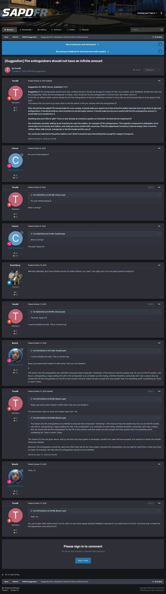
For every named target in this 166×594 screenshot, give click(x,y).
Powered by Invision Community (152, 590)
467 (16, 178)
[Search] (161, 29)
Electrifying (15, 265)
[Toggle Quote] (32, 195)
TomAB (17, 68)
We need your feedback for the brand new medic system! (81, 51)
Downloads (26, 30)
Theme (4, 590)
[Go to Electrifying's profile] (15, 277)
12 (16, 295)
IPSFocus (15, 588)
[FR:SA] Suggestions (37, 71)
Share (137, 70)
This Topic (152, 30)
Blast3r (15, 343)
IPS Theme (6, 588)
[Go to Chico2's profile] (15, 160)
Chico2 (15, 148)
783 (16, 373)
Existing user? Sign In (147, 13)
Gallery (43, 30)
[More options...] (159, 80)
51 (16, 110)
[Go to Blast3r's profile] (15, 355)
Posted (37, 81)
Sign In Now (83, 560)
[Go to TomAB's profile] (7, 70)
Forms (72, 30)
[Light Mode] (161, 13)
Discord (85, 30)
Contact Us (15, 590)
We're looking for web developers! (81, 44)
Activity (57, 30)
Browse (10, 30)
